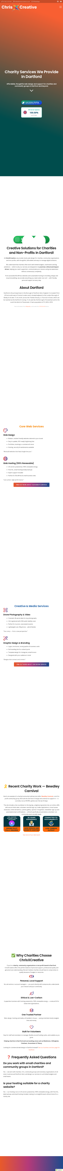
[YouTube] (61, 1)
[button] (60, 7)
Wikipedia (28, 306)
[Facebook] (58, 1)
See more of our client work (31, 835)
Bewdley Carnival (47, 796)
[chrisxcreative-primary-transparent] (19, 7)
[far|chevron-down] (31, 90)
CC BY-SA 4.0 (42, 306)
